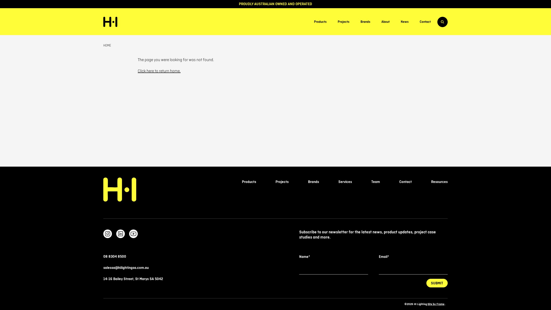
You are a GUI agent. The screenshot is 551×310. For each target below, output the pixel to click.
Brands (365, 22)
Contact (425, 22)
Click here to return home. (159, 71)
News (405, 22)
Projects (343, 22)
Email (384, 257)
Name (304, 257)
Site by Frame (435, 304)
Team (375, 182)
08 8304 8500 (114, 257)
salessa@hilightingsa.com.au (126, 268)
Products (320, 22)
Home (107, 45)
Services (345, 182)
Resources (439, 182)
